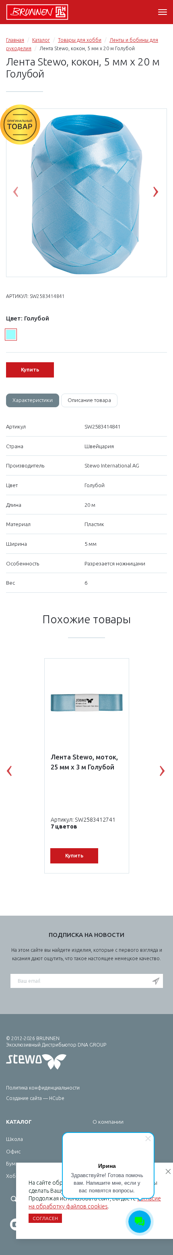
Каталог (41, 40)
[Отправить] (156, 981)
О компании (108, 1121)
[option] (86, 193)
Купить (30, 369)
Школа (14, 1139)
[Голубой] (11, 334)
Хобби (14, 1176)
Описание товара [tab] (89, 400)
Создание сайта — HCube (35, 1098)
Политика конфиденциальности (43, 1087)
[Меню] (162, 12)
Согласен (45, 1218)
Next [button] (162, 194)
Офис (13, 1151)
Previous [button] (22, 194)
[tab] (32, 401)
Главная (15, 40)
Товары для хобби (79, 40)
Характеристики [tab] (32, 400)
